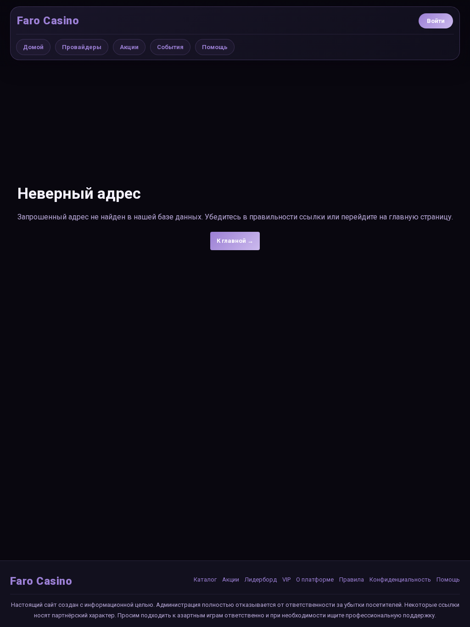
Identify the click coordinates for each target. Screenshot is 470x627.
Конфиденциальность (400, 579)
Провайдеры (81, 47)
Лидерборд (261, 579)
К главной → (235, 240)
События (170, 47)
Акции (129, 47)
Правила (351, 579)
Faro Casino (48, 20)
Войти (436, 20)
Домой (33, 47)
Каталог (205, 579)
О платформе (315, 579)
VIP (286, 579)
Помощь (215, 47)
